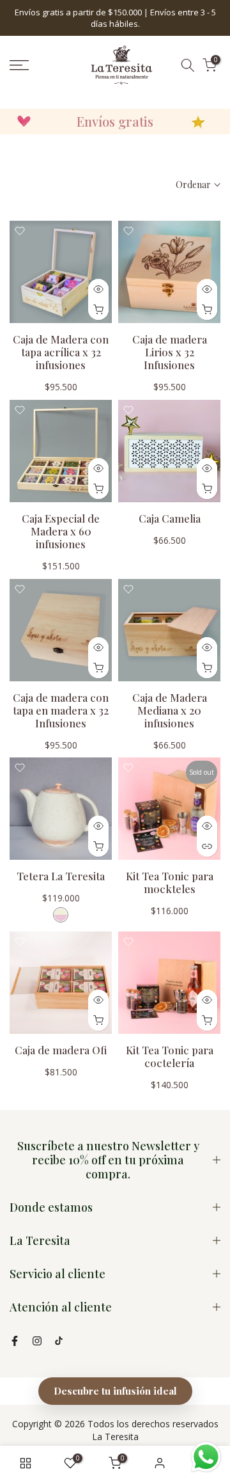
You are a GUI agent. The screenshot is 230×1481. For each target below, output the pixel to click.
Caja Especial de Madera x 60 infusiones (61, 531)
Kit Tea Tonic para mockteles (169, 882)
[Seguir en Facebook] (15, 1341)
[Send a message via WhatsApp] (206, 1457)
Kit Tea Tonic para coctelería (169, 1056)
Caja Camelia (170, 518)
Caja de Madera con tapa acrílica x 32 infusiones (61, 352)
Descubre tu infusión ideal (115, 1390)
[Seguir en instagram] (37, 1341)
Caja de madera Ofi (61, 1050)
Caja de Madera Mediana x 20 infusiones (169, 710)
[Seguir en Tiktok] (58, 1341)
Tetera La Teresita (61, 876)
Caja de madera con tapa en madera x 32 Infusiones (61, 710)
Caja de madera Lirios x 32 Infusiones (169, 352)
